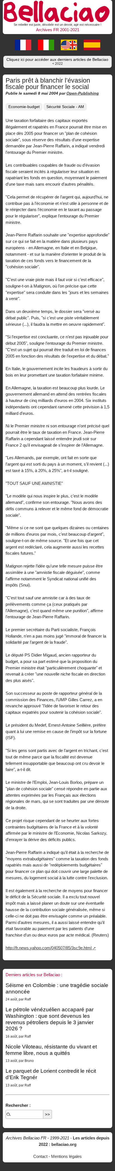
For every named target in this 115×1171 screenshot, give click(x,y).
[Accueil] (57, 10)
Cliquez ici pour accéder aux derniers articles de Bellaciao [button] (57, 62)
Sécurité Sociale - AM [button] (65, 107)
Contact (40, 1156)
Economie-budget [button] (24, 107)
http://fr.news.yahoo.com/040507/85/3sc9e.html (49, 947)
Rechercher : (18, 1105)
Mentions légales (66, 1156)
